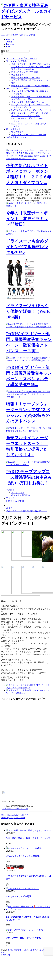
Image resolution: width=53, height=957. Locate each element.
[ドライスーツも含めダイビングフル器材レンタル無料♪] (29, 234)
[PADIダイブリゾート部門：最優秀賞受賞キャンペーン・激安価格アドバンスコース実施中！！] (29, 327)
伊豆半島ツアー (18, 75)
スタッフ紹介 (17, 493)
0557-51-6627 (7, 35)
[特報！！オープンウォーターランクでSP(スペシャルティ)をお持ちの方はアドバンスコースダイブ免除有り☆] (29, 397)
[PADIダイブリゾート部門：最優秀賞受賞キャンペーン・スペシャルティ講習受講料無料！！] (29, 360)
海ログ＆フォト (13, 129)
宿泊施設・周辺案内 (20, 495)
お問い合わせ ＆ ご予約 (24, 35)
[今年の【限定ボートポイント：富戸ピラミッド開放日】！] (29, 206)
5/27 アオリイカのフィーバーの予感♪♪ (24, 938)
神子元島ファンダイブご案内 (24, 72)
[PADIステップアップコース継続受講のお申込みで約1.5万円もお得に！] (29, 464)
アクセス (10, 498)
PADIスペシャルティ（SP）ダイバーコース (31, 110)
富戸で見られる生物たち (22, 69)
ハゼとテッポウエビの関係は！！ (21, 896)
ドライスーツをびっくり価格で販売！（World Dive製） (28, 311)
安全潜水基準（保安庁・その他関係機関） (30, 86)
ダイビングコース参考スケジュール (27, 102)
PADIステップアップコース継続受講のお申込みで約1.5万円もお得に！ (29, 477)
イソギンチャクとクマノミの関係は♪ (23, 856)
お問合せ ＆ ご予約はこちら (15, 808)
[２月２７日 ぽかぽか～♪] (27, 685)
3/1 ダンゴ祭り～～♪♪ (16, 693)
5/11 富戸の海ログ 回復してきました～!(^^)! (28, 838)
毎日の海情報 (17, 132)
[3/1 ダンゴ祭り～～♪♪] (27, 690)
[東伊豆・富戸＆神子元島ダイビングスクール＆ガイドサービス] (26, 17)
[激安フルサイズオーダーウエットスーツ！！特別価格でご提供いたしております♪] (29, 431)
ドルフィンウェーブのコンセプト (21, 58)
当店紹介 (10, 490)
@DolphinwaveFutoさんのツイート (16, 815)
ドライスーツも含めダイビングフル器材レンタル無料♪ (27, 247)
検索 (3, 51)
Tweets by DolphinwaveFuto (13, 817)
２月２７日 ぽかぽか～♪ (18, 688)
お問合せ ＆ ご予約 (15, 501)
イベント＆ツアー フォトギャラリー (28, 135)
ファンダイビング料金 (16, 61)
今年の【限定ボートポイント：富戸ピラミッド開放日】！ (27, 219)
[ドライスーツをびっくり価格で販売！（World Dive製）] (21, 299)
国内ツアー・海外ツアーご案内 (25, 77)
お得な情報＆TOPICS (16, 137)
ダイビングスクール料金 (17, 88)
